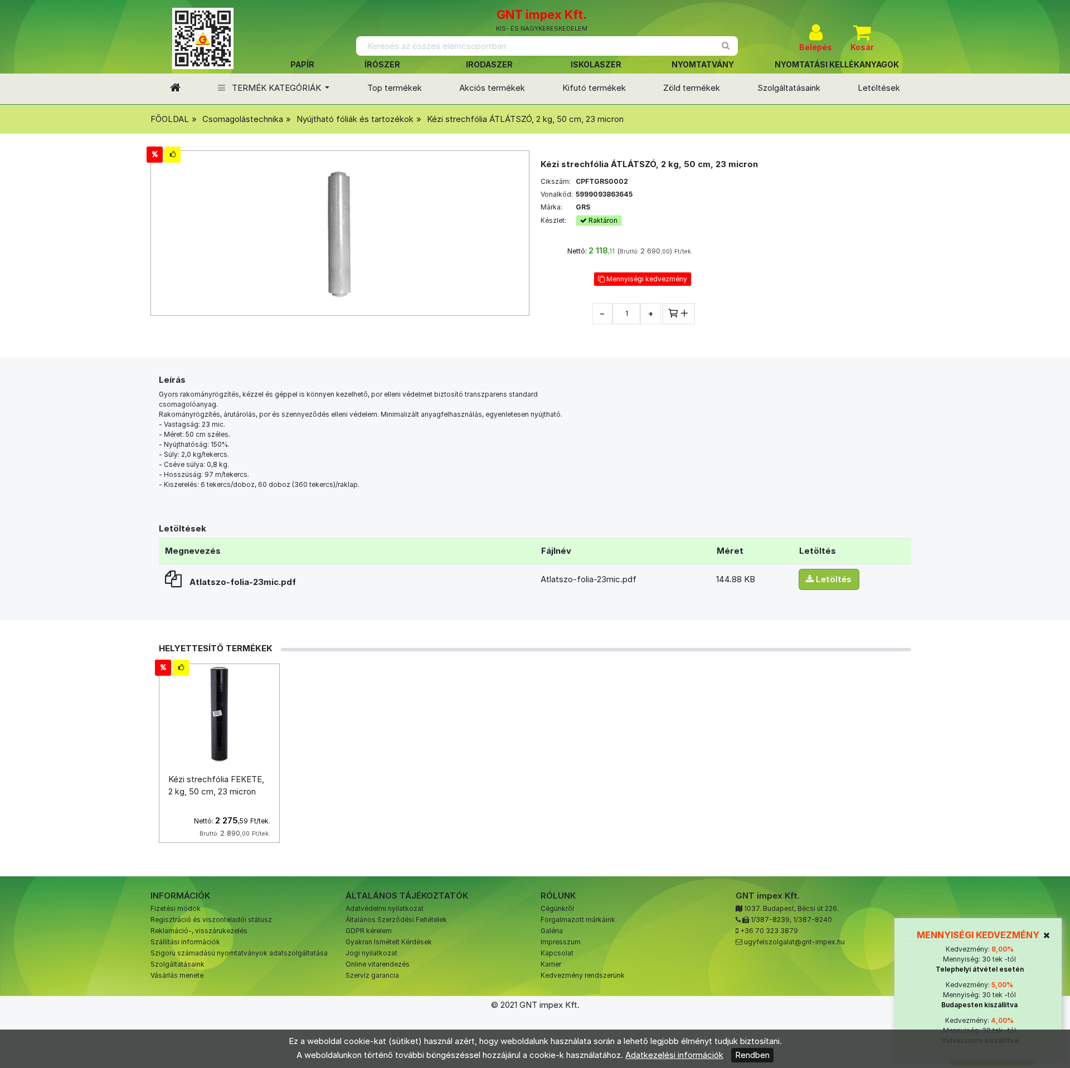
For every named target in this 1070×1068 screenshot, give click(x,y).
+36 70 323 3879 (769, 930)
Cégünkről (557, 908)
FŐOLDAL (169, 119)
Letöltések (879, 87)
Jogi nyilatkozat (371, 953)
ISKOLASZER (596, 64)
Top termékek (394, 87)
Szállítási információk (185, 942)
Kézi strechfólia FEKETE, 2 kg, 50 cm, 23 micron (216, 785)
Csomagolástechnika (242, 119)
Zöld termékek (691, 87)
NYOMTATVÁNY (703, 64)
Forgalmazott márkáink (578, 919)
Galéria (552, 930)
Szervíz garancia (372, 975)
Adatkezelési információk (674, 1055)
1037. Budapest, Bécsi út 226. (791, 908)
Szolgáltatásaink (788, 87)
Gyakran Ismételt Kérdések (389, 942)
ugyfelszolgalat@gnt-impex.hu (794, 942)
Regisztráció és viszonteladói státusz (211, 919)
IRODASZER (489, 64)
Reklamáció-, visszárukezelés (198, 930)
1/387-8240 (812, 919)
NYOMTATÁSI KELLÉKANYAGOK (837, 64)
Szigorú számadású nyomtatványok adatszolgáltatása (239, 953)
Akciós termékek (492, 87)
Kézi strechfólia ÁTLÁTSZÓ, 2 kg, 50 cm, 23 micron (525, 119)
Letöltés (833, 579)
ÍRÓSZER (382, 64)
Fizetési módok (175, 908)
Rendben (752, 1055)
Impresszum (561, 942)
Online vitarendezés (378, 964)
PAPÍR (302, 64)
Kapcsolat (557, 953)
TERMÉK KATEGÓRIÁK (276, 87)
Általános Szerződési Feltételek (396, 919)
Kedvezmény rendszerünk (583, 975)
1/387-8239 (770, 919)
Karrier (551, 964)
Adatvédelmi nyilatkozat (385, 908)
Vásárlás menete (176, 975)
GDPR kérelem (369, 930)
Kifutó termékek (594, 87)
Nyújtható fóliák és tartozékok (355, 119)
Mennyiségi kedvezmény (646, 279)
